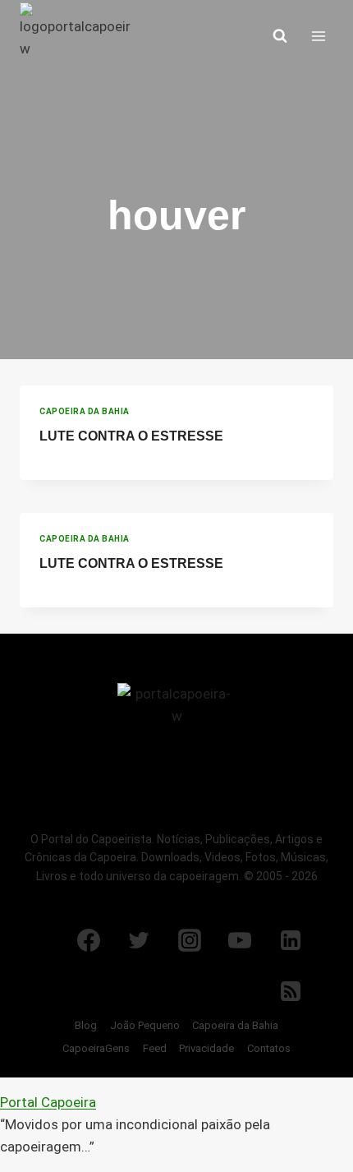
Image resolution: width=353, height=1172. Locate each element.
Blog (86, 1025)
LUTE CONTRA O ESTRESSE (131, 436)
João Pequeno (145, 1025)
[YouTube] (240, 940)
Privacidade (206, 1048)
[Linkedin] (291, 940)
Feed (155, 1048)
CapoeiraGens (96, 1048)
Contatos (269, 1048)
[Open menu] (318, 35)
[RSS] (291, 991)
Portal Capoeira (48, 1102)
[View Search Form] (280, 36)
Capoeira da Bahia (84, 411)
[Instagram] (190, 940)
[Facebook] (89, 940)
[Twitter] (139, 940)
